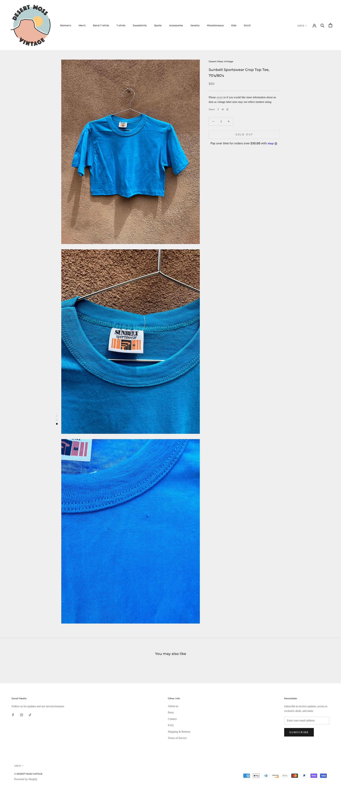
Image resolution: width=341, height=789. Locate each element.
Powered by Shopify (25, 779)
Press (171, 712)
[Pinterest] (227, 109)
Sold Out (244, 134)
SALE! (247, 25)
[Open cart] (330, 25)
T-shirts (121, 25)
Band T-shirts (101, 25)
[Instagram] (21, 714)
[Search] (322, 25)
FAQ (171, 725)
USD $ (300, 25)
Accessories (176, 25)
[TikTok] (30, 714)
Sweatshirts (140, 25)
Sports (158, 25)
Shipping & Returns (179, 731)
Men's (82, 25)
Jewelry (194, 25)
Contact (172, 718)
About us (173, 706)
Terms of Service (177, 738)
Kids (233, 25)
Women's (65, 25)
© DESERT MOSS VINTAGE (28, 774)
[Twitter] (223, 109)
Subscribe (299, 732)
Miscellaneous (215, 25)
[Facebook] (218, 109)
